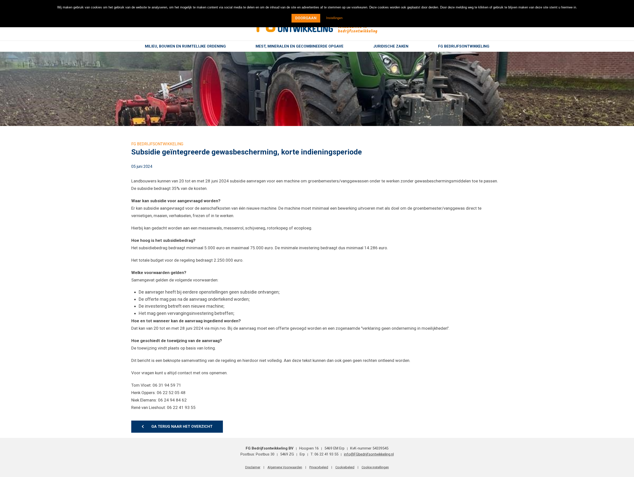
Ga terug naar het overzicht (181, 426)
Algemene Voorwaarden (284, 467)
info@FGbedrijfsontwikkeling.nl (369, 454)
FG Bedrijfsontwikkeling (463, 46)
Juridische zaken (390, 46)
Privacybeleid (318, 467)
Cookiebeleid (344, 467)
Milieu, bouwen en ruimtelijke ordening (185, 46)
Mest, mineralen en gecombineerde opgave (299, 46)
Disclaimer (252, 467)
